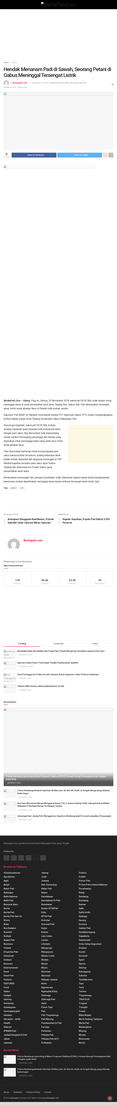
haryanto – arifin (12, 1019)
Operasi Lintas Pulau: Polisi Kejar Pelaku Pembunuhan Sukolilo (47, 663)
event (6, 971)
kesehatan (46, 904)
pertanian (46, 1031)
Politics (83, 873)
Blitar (6, 924)
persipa (45, 1027)
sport (81, 960)
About (6, 1092)
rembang (83, 896)
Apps (6, 880)
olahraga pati (48, 999)
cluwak (7, 948)
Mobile (44, 960)
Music (44, 967)
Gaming (8, 999)
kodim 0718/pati (49, 908)
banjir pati (9, 888)
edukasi (8, 960)
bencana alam (11, 904)
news (44, 983)
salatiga (83, 916)
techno (82, 991)
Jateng (44, 873)
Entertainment (11, 967)
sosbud (83, 948)
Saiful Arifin (84, 912)
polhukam (46, 1043)
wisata (82, 1035)
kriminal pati (47, 924)
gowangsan (10, 1007)
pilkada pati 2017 (50, 1039)
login (13, 561)
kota (43, 912)
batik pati (8, 900)
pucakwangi (85, 888)
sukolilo (83, 975)
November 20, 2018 (40, 83)
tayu (81, 983)
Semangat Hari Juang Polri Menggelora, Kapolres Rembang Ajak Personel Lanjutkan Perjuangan (64, 816)
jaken (7, 1039)
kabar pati (46, 888)
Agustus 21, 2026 (14, 783)
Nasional (45, 975)
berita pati (63, 83)
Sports (82, 964)
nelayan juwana (49, 979)
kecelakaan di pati (50, 900)
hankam (8, 1015)
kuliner (44, 932)
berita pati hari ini (77, 83)
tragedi (83, 1003)
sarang (82, 920)
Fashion (8, 979)
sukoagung (84, 971)
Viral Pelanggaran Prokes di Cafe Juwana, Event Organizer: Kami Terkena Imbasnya (58, 674)
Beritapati (14, 1098)
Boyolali (8, 932)
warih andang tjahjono (90, 1019)
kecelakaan (47, 896)
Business (8, 944)
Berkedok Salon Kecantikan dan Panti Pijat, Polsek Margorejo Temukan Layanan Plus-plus (61, 651)
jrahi (43, 877)
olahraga (46, 995)
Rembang (83, 900)
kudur (44, 928)
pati (22, 488)
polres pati (84, 880)
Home (6, 62)
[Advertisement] (58, 35)
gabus (14, 488)
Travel (82, 1011)
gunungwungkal (12, 1011)
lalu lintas (46, 936)
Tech (81, 987)
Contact (47, 1092)
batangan (8, 892)
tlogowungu (85, 995)
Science (83, 924)
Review (82, 904)
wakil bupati (85, 1015)
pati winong (47, 1019)
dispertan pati (11, 952)
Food (6, 987)
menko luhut (47, 956)
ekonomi (8, 964)
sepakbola (84, 936)
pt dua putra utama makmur (93, 884)
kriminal (45, 920)
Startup (82, 967)
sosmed (83, 956)
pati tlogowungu (50, 1015)
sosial (82, 952)
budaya (7, 936)
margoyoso (47, 952)
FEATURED (9, 983)
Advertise (18, 1092)
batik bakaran (11, 896)
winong (82, 1031)
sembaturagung (87, 932)
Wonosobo (84, 1039)
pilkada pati (47, 1035)
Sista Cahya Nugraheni (90, 944)
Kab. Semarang (49, 884)
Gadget (7, 995)
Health (7, 1023)
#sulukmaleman (12, 873)
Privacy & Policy (33, 1092)
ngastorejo (47, 987)
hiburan (8, 1027)
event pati (9, 975)
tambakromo (86, 979)
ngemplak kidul (49, 991)
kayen (44, 892)
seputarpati (84, 940)
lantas (44, 940)
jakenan (8, 1043)
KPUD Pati (46, 916)
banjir (7, 884)
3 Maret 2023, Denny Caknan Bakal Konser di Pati (40, 686)
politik (82, 877)
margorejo (46, 948)
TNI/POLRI (84, 999)
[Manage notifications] (109, 1098)
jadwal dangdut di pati (15, 1035)
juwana (45, 880)
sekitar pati (85, 928)
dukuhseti (9, 956)
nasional (45, 971)
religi (82, 892)
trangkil (83, 1007)
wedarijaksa (85, 1027)
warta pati (84, 1023)
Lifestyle (45, 944)
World (82, 1043)
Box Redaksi (10, 928)
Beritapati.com (20, 83)
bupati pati (9, 940)
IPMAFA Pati (10, 1031)
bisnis (7, 920)
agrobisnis (9, 877)
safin (81, 908)
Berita (14, 62)
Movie (44, 964)
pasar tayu (47, 1007)
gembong (9, 1003)
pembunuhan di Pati (51, 1023)
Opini (43, 1003)
